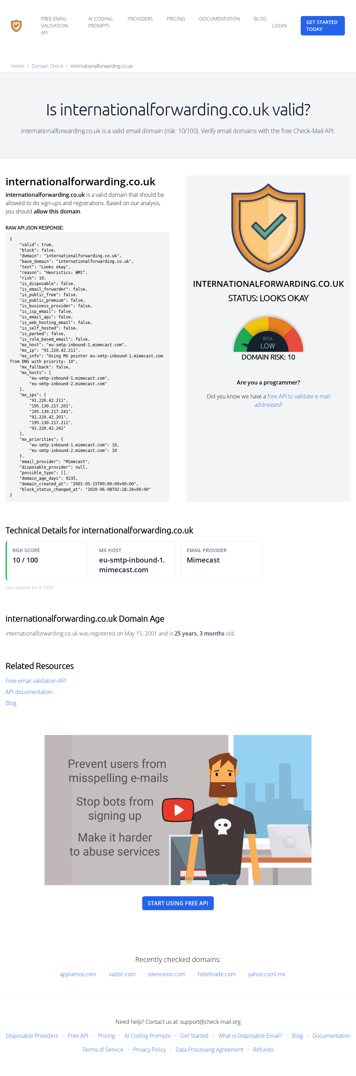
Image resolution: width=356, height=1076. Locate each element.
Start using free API (178, 903)
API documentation (29, 692)
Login (279, 25)
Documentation (219, 18)
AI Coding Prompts (100, 22)
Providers (140, 18)
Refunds (263, 1049)
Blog (260, 18)
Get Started (194, 1035)
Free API (78, 1035)
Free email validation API (54, 25)
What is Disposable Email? (250, 1035)
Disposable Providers (32, 1035)
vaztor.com (122, 974)
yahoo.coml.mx (266, 974)
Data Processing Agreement (209, 1049)
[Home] (16, 25)
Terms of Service (102, 1049)
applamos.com (78, 974)
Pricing (176, 18)
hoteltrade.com (217, 974)
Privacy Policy (149, 1049)
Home (17, 66)
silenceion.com (166, 974)
